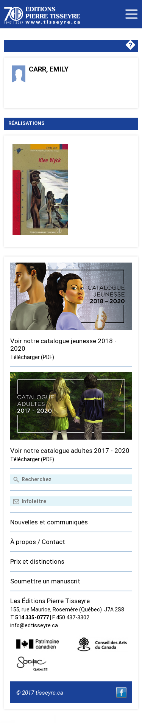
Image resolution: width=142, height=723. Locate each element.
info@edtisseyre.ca (34, 625)
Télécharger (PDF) (32, 357)
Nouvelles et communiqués (49, 522)
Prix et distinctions (37, 561)
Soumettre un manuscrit (45, 581)
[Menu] (131, 14)
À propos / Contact (37, 542)
